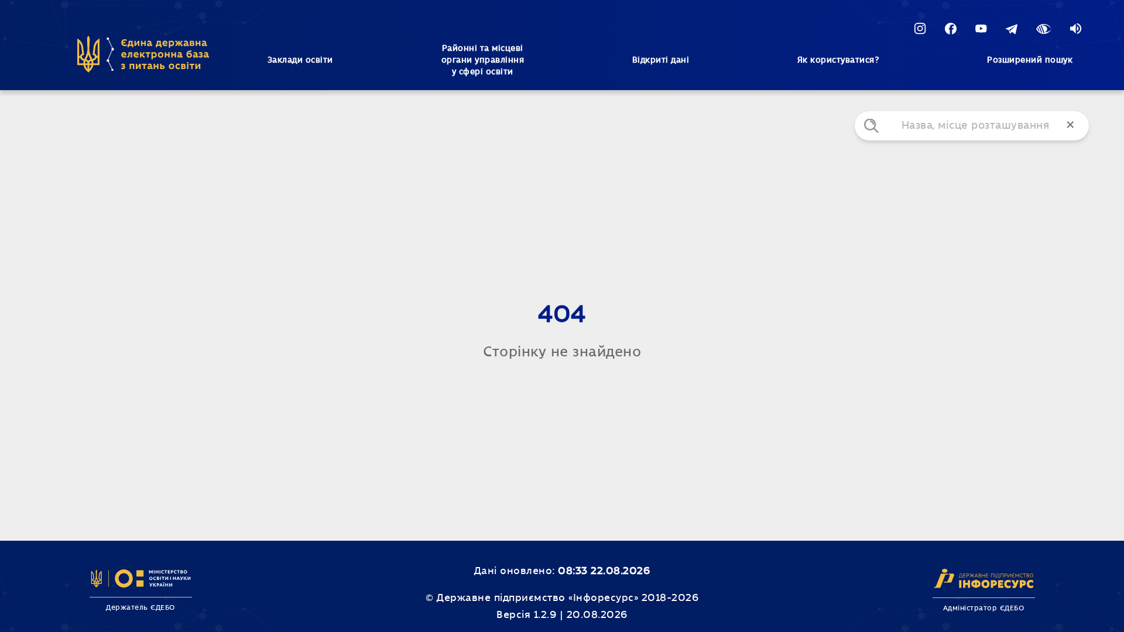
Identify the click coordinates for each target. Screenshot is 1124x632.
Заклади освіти (300, 60)
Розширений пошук (1029, 60)
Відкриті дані (661, 60)
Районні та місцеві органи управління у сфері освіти (483, 60)
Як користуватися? (838, 60)
